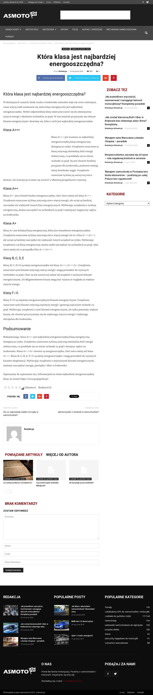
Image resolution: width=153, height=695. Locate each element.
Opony (64, 29)
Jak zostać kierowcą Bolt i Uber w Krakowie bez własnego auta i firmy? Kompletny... (126, 121)
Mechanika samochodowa (121, 29)
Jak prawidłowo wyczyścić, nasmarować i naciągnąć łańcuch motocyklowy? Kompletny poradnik (125, 100)
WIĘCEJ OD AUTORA (62, 455)
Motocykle (32, 29)
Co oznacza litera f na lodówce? (17, 483)
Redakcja (63, 71)
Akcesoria (48, 29)
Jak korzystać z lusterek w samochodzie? (78, 412)
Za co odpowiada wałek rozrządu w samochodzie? (20, 413)
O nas (48, 2)
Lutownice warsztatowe (116, 642)
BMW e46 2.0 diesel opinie (82, 621)
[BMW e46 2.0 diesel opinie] (61, 625)
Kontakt (66, 2)
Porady (9, 36)
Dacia (107, 634)
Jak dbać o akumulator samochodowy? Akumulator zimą (83, 609)
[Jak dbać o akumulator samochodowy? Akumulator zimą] (61, 610)
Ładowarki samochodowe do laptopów (124, 625)
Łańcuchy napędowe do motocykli (121, 638)
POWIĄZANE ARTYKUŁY (24, 455)
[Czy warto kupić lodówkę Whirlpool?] (51, 470)
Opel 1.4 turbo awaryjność (82, 636)
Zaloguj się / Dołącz (35, 2)
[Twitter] (147, 2)
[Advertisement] (95, 15)
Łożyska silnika (112, 629)
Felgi (75, 29)
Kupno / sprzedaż (92, 29)
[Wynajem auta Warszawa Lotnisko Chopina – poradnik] (10, 642)
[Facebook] (143, 2)
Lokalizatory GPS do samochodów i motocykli (127, 611)
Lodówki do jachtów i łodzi (80, 49)
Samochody (12, 29)
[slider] (12, 387)
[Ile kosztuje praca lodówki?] (84, 470)
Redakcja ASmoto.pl (114, 108)
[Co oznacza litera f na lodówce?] (18, 470)
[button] (146, 33)
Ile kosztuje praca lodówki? (81, 483)
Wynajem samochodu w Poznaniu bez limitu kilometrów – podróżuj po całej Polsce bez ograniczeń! (126, 175)
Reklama (57, 2)
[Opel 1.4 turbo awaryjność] (61, 639)
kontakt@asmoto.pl (72, 681)
